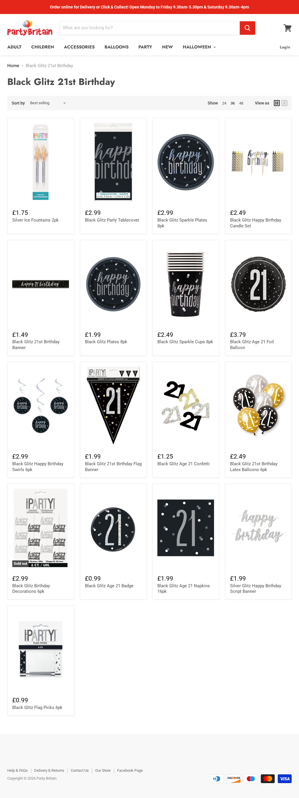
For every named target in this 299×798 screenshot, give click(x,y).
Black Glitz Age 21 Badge (109, 585)
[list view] (284, 103)
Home (13, 65)
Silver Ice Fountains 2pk (35, 220)
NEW (167, 47)
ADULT (14, 47)
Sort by (18, 103)
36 (233, 103)
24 (224, 103)
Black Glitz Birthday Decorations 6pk (31, 588)
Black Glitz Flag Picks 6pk (37, 707)
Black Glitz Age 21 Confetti (183, 463)
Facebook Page (130, 770)
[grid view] (277, 103)
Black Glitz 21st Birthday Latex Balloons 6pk (253, 466)
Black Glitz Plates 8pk (106, 341)
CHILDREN (42, 47)
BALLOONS (116, 47)
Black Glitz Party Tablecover (112, 220)
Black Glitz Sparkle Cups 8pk (185, 341)
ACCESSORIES (79, 47)
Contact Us (80, 770)
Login (285, 47)
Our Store (103, 770)
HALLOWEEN (198, 47)
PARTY (145, 47)
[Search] (247, 28)
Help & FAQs (17, 770)
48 (241, 103)
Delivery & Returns (49, 770)
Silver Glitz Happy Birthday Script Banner (255, 588)
